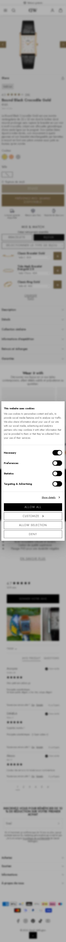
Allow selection (33, 525)
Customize (31, 516)
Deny (33, 534)
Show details (49, 497)
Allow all (33, 507)
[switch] (57, 463)
